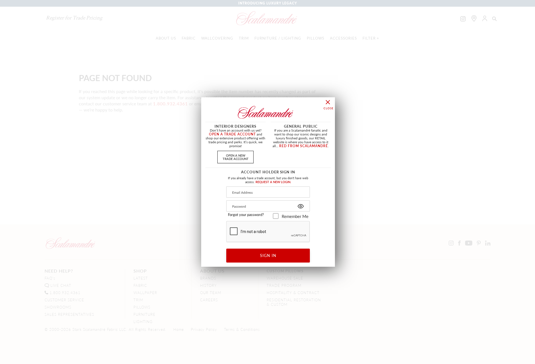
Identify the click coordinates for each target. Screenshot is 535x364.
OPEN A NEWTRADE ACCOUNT (236, 157)
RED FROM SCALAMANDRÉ (303, 146)
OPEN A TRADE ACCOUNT (232, 134)
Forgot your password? (246, 214)
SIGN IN (268, 255)
